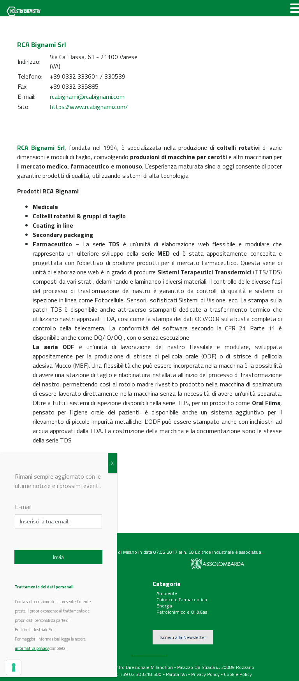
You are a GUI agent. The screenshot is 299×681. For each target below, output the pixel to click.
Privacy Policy (205, 674)
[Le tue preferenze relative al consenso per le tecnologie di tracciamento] (13, 667)
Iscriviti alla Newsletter (183, 637)
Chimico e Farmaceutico (182, 599)
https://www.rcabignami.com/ (89, 106)
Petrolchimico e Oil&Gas (182, 612)
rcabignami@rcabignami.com (87, 96)
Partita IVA (176, 674)
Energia (164, 605)
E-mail (23, 506)
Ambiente (167, 593)
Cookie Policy (238, 674)
